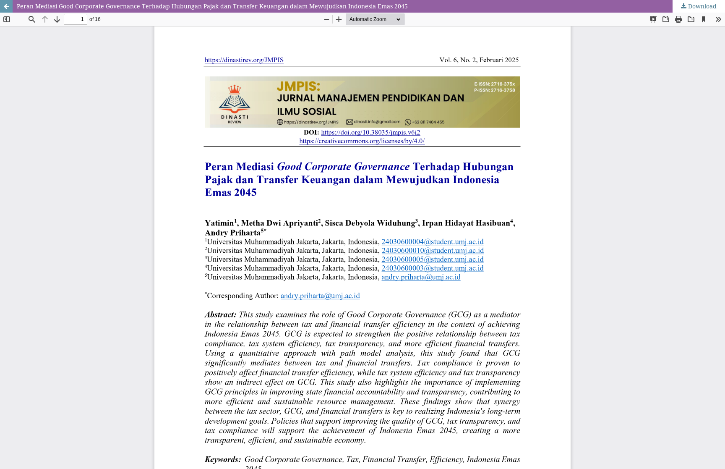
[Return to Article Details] (6, 6)
